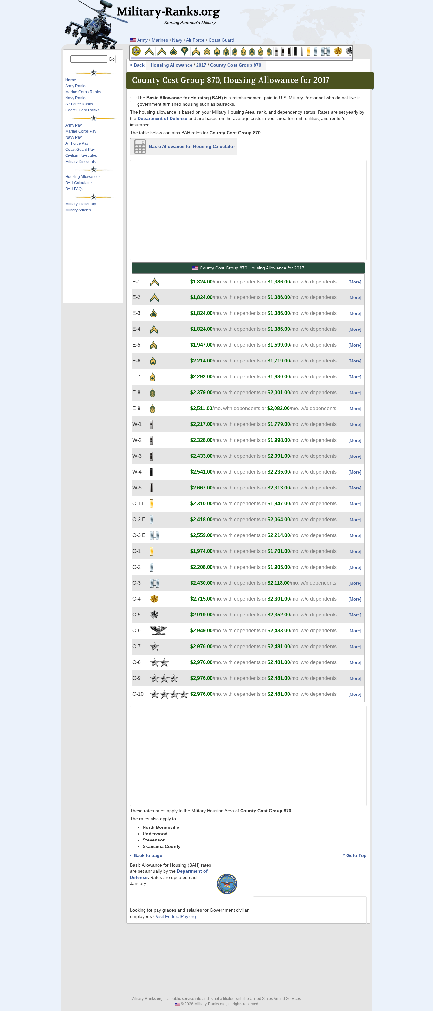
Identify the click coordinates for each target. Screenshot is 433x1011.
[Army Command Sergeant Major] (260, 50)
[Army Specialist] (185, 50)
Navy (177, 40)
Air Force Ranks (79, 104)
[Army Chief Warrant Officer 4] (296, 50)
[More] (354, 281)
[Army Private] (149, 50)
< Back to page (146, 855)
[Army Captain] (325, 50)
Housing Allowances (82, 177)
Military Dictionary (80, 204)
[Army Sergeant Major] (252, 50)
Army (142, 40)
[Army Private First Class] (173, 50)
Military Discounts (80, 161)
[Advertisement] (95, 231)
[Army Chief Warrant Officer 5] (302, 50)
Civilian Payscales (81, 155)
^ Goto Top (355, 855)
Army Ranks (75, 86)
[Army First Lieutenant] (315, 50)
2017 (201, 65)
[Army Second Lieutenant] (308, 50)
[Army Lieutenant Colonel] (350, 50)
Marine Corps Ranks (83, 92)
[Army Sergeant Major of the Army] (269, 50)
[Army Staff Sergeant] (217, 50)
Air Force (195, 40)
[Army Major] (338, 50)
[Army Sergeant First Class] (226, 50)
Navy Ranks (75, 98)
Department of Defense (162, 118)
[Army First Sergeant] (243, 50)
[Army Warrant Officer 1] (277, 50)
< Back (138, 65)
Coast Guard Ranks (82, 110)
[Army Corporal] (196, 50)
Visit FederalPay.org (176, 916)
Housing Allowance (171, 65)
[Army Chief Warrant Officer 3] (289, 50)
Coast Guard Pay (80, 149)
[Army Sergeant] (207, 50)
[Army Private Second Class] (162, 50)
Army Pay (73, 125)
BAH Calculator (78, 183)
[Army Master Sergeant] (235, 50)
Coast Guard (221, 40)
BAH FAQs (74, 189)
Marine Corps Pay (80, 131)
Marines (160, 40)
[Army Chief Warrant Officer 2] (283, 50)
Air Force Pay (76, 143)
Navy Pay (73, 137)
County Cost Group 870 (235, 65)
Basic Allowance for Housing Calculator (191, 146)
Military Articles (78, 210)
